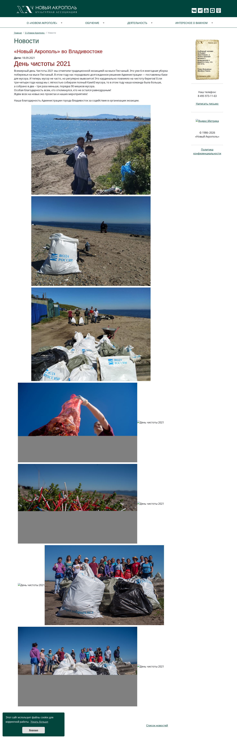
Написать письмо (207, 103)
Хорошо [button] (33, 730)
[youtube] (206, 10)
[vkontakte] (194, 10)
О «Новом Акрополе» (42, 23)
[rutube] (200, 10)
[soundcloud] (218, 10)
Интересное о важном (191, 23)
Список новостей (157, 725)
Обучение (92, 23)
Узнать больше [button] (39, 721)
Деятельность (137, 23)
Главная (18, 32)
